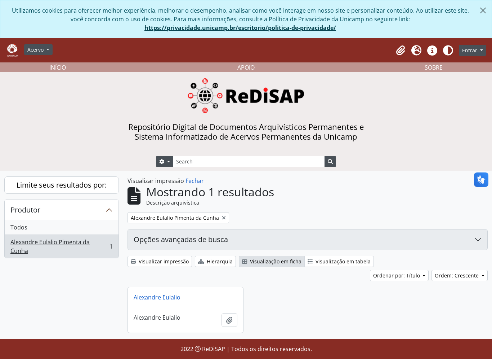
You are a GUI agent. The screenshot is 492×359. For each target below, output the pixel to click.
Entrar (470, 50)
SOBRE (434, 67)
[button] (400, 50)
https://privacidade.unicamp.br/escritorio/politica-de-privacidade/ (240, 28)
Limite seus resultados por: (62, 185)
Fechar (194, 181)
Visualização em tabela (342, 261)
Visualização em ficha (275, 261)
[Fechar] (483, 10)
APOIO (246, 67)
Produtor (25, 210)
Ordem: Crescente (457, 275)
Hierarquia (219, 261)
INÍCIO (57, 67)
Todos (18, 227)
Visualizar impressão (163, 261)
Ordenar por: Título (397, 275)
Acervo (36, 49)
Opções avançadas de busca (181, 239)
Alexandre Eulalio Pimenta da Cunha (61, 246)
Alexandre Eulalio (157, 297)
